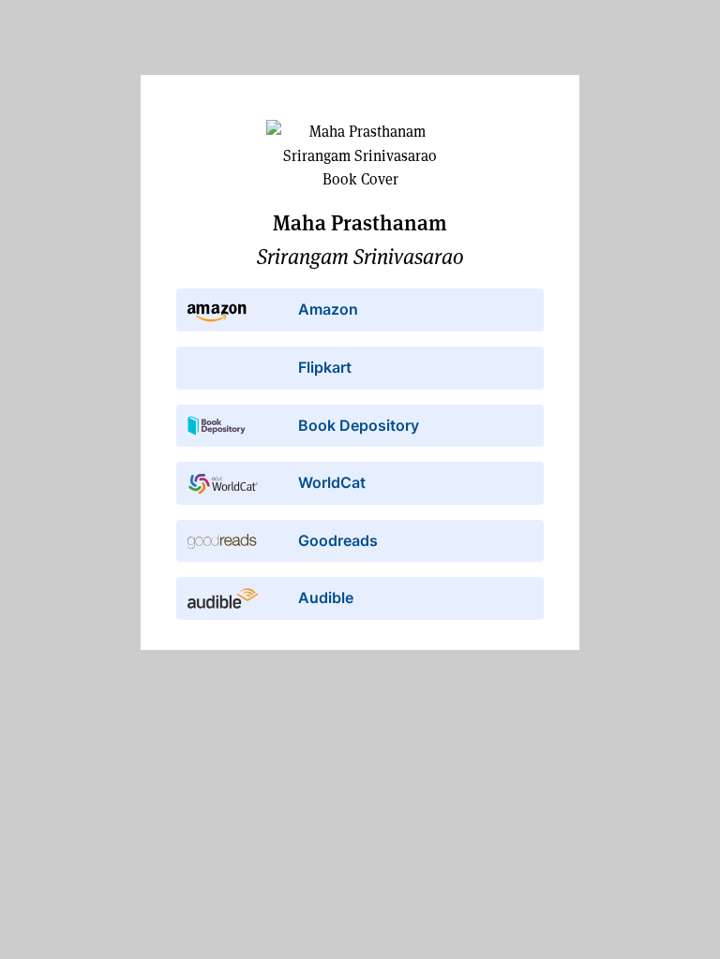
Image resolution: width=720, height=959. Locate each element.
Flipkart (325, 367)
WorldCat (332, 482)
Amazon (328, 309)
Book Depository (358, 425)
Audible (325, 597)
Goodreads (338, 540)
